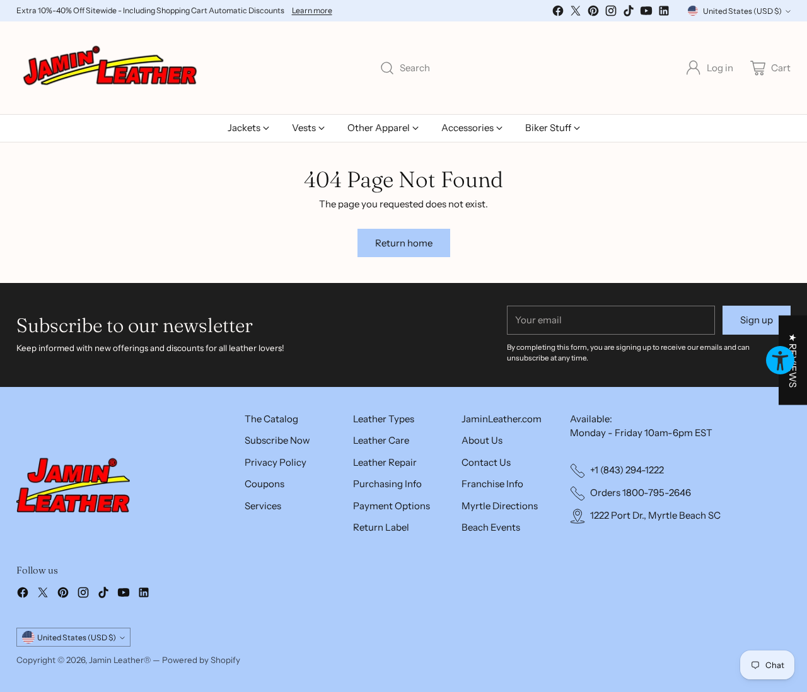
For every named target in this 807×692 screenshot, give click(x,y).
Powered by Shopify (201, 660)
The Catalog (271, 419)
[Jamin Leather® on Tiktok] (628, 12)
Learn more (312, 10)
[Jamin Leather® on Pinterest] (593, 12)
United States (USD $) (742, 11)
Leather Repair (385, 462)
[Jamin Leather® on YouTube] (646, 12)
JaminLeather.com (502, 419)
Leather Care (381, 440)
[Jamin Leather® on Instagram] (611, 12)
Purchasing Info (387, 484)
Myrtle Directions (500, 506)
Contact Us (486, 462)
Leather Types (383, 419)
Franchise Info (492, 484)
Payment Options (391, 506)
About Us (482, 440)
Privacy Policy (275, 462)
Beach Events (491, 527)
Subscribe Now (277, 440)
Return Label (381, 527)
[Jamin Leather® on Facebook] (558, 12)
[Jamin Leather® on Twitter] (575, 12)
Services (263, 506)
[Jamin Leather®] (111, 68)
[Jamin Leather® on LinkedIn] (664, 12)
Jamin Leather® (120, 660)
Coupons (264, 484)
